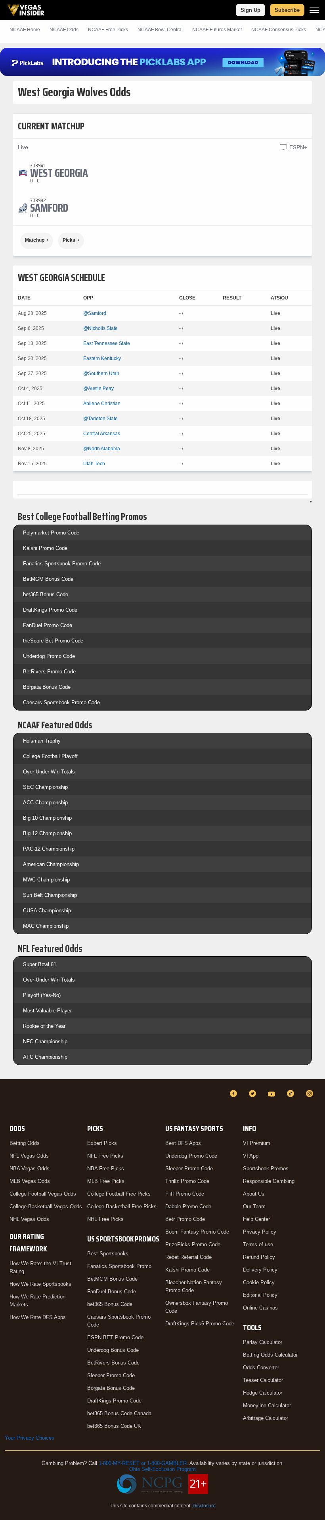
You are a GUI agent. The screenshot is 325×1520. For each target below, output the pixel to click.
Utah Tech (94, 463)
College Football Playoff (50, 756)
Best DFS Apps (183, 1143)
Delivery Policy (260, 1270)
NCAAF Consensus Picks (278, 29)
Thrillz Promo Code (187, 1181)
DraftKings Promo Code (50, 610)
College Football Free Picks (119, 1194)
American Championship (51, 864)
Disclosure (204, 1506)
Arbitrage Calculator (265, 1418)
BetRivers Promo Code (49, 672)
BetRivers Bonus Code (113, 1363)
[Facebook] (234, 1093)
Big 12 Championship (47, 833)
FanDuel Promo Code (47, 625)
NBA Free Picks (105, 1168)
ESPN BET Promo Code (115, 1337)
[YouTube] (272, 1093)
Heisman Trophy (42, 741)
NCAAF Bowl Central (160, 29)
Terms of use (258, 1244)
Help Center (256, 1219)
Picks (69, 240)
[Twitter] (253, 1093)
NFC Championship (45, 1041)
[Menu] (314, 10)
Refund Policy (259, 1257)
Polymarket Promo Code (51, 533)
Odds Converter (261, 1367)
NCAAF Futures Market (217, 29)
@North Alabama (101, 448)
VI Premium (256, 1143)
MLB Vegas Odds (30, 1181)
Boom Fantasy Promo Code (197, 1232)
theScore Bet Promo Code (53, 641)
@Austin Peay (98, 388)
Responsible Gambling (268, 1181)
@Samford (94, 313)
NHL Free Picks (105, 1219)
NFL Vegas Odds (29, 1156)
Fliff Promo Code (184, 1194)
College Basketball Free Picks (122, 1206)
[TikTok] (291, 1093)
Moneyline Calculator (267, 1405)
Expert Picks (102, 1143)
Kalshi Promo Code (45, 548)
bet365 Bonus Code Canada (119, 1413)
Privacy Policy (259, 1232)
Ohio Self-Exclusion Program (162, 1469)
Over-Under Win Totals (49, 772)
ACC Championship (45, 802)
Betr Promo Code (185, 1219)
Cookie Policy (259, 1282)
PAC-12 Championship (49, 849)
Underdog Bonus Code (113, 1350)
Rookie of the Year (44, 1026)
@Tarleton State (100, 418)
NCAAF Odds (64, 29)
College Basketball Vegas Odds (46, 1206)
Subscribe (287, 10)
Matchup (34, 240)
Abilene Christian (101, 403)
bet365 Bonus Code (45, 594)
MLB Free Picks (105, 1181)
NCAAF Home (25, 29)
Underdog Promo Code (49, 656)
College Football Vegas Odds (43, 1194)
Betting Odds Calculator (270, 1355)
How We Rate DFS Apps (38, 1317)
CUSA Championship (47, 911)
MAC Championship (46, 926)
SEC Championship (45, 787)
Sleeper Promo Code (111, 1375)
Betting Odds (25, 1143)
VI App (250, 1156)
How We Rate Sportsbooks (40, 1284)
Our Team (254, 1206)
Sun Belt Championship (50, 895)
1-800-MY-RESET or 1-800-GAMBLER (143, 1463)
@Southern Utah (101, 373)
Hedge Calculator (262, 1393)
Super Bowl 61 (39, 964)
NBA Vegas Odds (30, 1168)
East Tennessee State (106, 343)
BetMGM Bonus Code (48, 579)
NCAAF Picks (108, 29)
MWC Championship (46, 880)
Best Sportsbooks (107, 1254)
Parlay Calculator (262, 1342)
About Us (253, 1194)
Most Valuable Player (47, 1011)
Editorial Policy (260, 1295)
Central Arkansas (101, 433)
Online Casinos (260, 1308)
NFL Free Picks (105, 1156)
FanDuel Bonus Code (111, 1291)
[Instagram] (310, 1093)
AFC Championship (45, 1057)
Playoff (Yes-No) (42, 995)
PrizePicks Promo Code (192, 1244)
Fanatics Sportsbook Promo (119, 1266)
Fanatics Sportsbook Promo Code (62, 564)
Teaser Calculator (263, 1380)
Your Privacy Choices (29, 1438)
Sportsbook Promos (266, 1168)
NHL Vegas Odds (29, 1219)
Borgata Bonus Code (47, 687)
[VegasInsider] (9, 1101)
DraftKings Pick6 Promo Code (199, 1324)
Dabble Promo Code (188, 1206)
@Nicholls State (100, 328)
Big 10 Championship (47, 818)
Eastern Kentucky (102, 358)
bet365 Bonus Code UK (114, 1426)
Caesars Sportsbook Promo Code (61, 702)
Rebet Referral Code (188, 1257)
